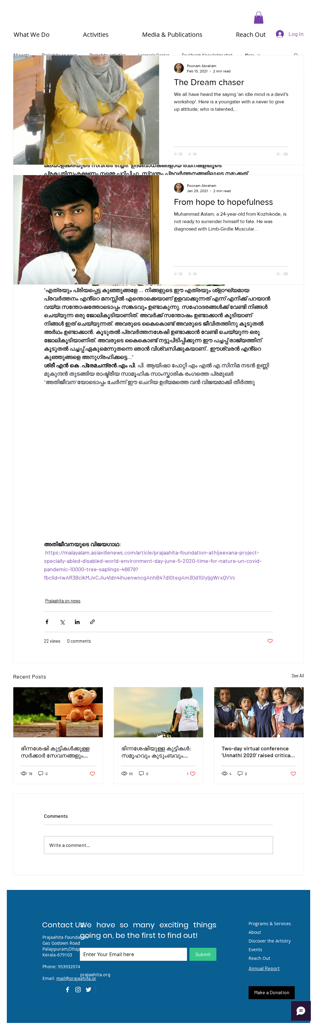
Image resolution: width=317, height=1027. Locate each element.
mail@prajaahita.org (77, 978)
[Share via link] (92, 622)
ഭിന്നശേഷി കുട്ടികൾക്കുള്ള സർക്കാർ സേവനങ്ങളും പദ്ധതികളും (55, 752)
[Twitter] (88, 989)
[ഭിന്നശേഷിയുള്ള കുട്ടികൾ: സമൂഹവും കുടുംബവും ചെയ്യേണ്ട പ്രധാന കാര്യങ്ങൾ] (158, 712)
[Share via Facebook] (47, 622)
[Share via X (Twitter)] (62, 622)
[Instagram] (78, 989)
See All (298, 675)
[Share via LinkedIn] (77, 622)
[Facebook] (67, 989)
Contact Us (63, 925)
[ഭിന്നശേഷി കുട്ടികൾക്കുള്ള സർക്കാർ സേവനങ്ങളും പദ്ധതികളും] (58, 712)
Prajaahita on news (62, 600)
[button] (259, 17)
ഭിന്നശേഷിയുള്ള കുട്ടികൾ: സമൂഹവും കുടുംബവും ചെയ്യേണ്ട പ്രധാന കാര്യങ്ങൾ (156, 752)
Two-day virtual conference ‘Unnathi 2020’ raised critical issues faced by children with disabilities (257, 751)
